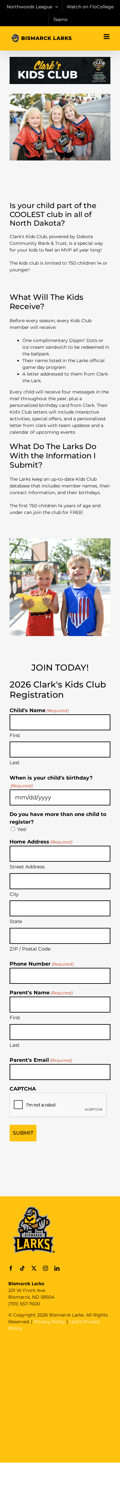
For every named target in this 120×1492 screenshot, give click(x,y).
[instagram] (45, 1268)
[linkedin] (57, 1268)
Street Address (27, 867)
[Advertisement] (60, 1396)
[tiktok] (22, 1268)
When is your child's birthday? (51, 781)
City (14, 894)
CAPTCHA (23, 1089)
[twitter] (33, 1268)
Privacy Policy (49, 1322)
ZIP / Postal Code (30, 949)
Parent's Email (41, 1060)
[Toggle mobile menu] (107, 36)
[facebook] (10, 1268)
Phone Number (42, 964)
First (15, 735)
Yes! (22, 829)
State (16, 921)
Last (15, 762)
